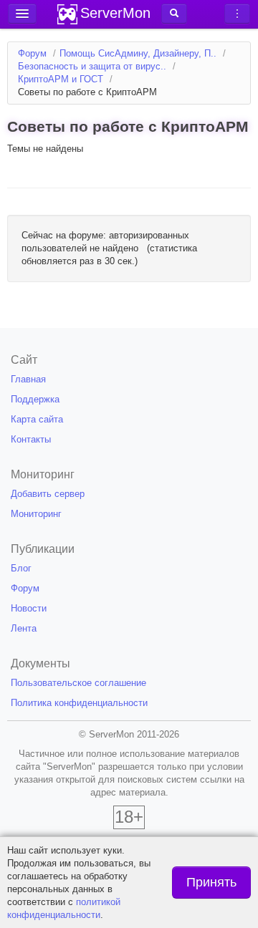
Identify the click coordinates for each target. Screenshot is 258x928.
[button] (174, 14)
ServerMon (115, 13)
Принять (211, 882)
